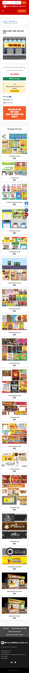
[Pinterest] (15, 662)
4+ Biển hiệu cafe (14, 507)
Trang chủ (4, 21)
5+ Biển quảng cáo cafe (14, 446)
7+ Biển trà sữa (14, 178)
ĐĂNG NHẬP (22, 11)
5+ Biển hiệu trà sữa (14, 231)
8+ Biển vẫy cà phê (14, 363)
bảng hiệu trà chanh (14, 616)
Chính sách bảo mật (14, 631)
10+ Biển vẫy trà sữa (14, 156)
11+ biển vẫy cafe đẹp (14, 308)
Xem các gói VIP (15, 91)
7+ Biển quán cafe (14, 417)
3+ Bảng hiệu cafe (14, 541)
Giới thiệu (6, 628)
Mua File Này (15, 79)
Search (24, 2)
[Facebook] (11, 662)
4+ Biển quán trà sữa (14, 251)
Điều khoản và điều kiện (19, 628)
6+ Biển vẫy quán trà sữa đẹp (14, 202)
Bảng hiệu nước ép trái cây (14, 591)
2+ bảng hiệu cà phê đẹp (14, 566)
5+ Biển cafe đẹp (14, 469)
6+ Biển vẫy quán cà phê (14, 395)
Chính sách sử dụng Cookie (14, 635)
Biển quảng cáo (13, 21)
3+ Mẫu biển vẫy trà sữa (14, 283)
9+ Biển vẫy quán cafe (14, 332)
